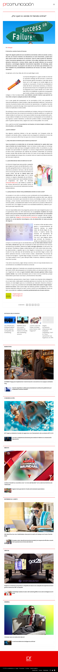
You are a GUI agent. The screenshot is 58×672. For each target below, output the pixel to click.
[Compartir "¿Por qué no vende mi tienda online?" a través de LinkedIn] (35, 304)
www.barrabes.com (11, 182)
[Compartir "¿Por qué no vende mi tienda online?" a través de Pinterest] (32, 304)
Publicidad (45, 670)
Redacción (35, 670)
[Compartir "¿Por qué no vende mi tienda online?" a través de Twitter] (29, 304)
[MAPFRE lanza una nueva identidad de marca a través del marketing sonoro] (22, 320)
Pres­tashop (34, 217)
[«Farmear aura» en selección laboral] (29, 620)
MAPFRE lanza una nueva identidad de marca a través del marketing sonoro (22, 330)
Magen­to (18, 217)
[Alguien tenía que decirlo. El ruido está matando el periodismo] (7, 490)
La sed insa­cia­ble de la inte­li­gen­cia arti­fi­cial (23, 641)
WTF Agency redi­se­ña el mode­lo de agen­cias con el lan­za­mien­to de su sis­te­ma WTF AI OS (28, 433)
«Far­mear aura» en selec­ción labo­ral (14, 637)
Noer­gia (10, 47)
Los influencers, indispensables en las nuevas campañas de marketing (9, 329)
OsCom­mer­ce (26, 217)
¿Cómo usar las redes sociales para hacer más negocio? (35, 328)
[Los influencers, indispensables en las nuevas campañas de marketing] (10, 320)
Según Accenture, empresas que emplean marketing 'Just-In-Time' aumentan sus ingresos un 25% (47, 331)
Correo (40, 670)
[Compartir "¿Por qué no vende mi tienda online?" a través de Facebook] (27, 304)
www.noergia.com (17, 296)
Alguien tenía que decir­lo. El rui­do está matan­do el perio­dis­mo (28, 489)
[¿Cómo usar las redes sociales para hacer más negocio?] (35, 320)
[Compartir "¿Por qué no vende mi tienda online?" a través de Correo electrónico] (38, 304)
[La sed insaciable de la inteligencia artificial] (7, 643)
